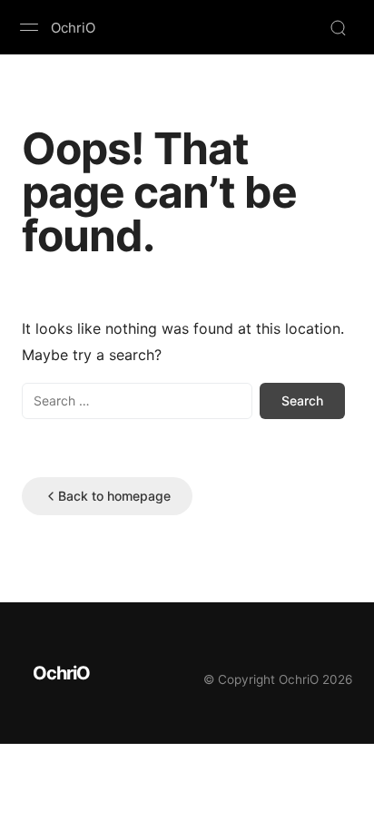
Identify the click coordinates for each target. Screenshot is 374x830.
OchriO (73, 27)
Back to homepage (114, 495)
